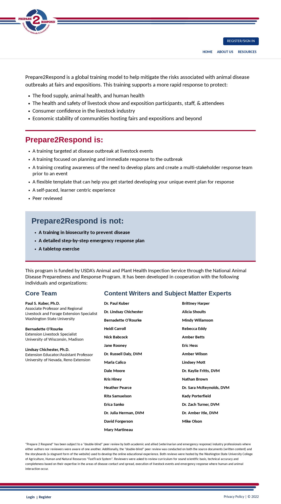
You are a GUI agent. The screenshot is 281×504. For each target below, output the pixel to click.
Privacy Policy (234, 497)
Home (207, 52)
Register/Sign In (241, 41)
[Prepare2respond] (140, 21)
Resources (247, 52)
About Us (225, 52)
